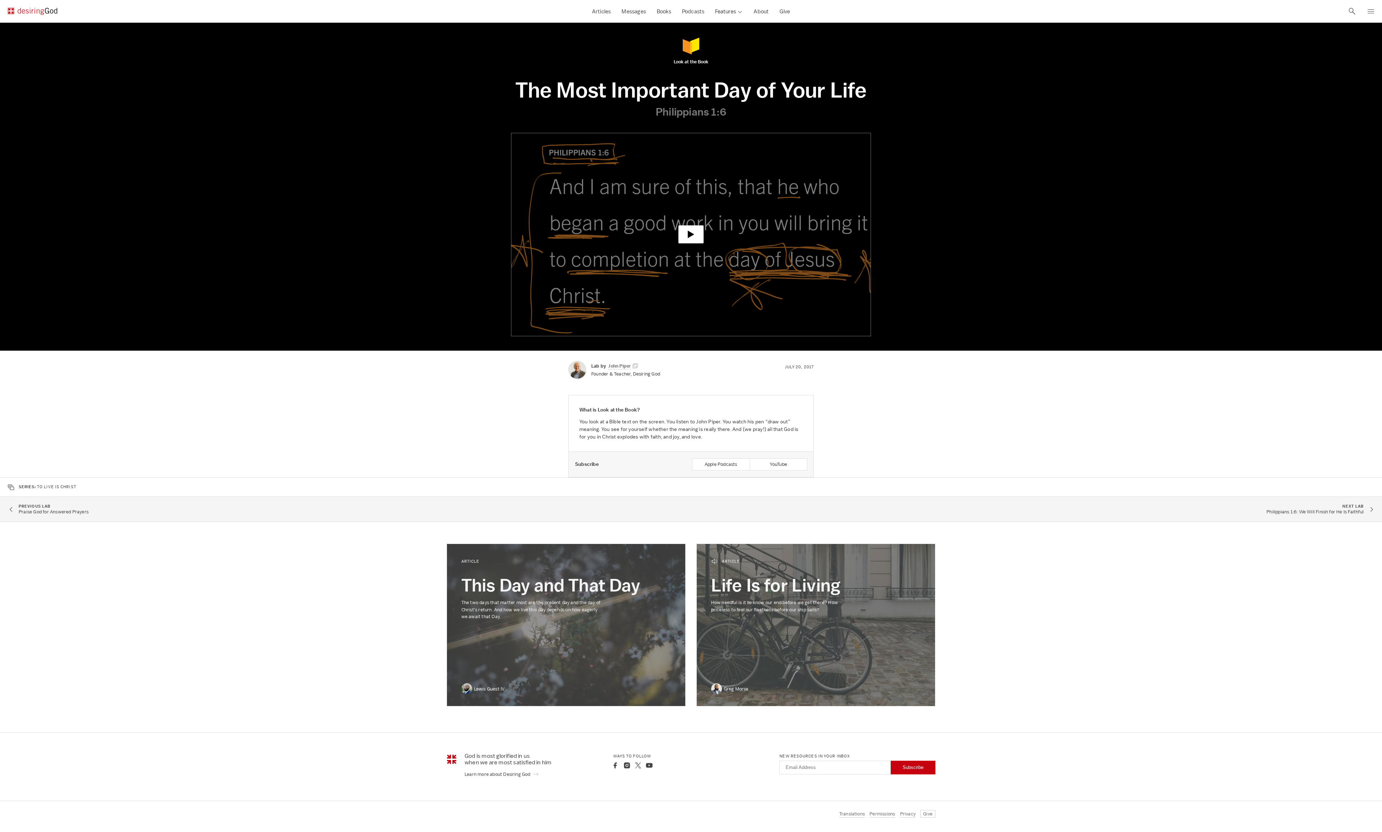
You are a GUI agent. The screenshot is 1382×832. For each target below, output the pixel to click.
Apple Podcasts (721, 464)
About (761, 11)
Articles (601, 11)
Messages (634, 11)
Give (785, 11)
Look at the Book (691, 61)
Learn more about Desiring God (498, 774)
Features (725, 11)
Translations (852, 814)
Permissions (882, 814)
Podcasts (693, 11)
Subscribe (913, 767)
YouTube (778, 464)
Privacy (908, 814)
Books (664, 11)
